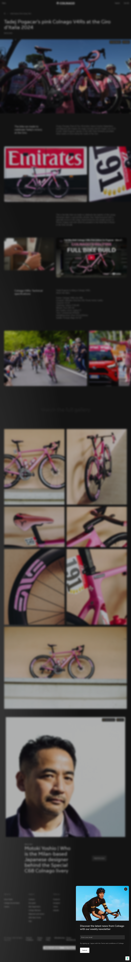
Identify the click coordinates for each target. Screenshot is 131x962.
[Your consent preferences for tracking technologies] (127, 958)
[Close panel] (125, 889)
